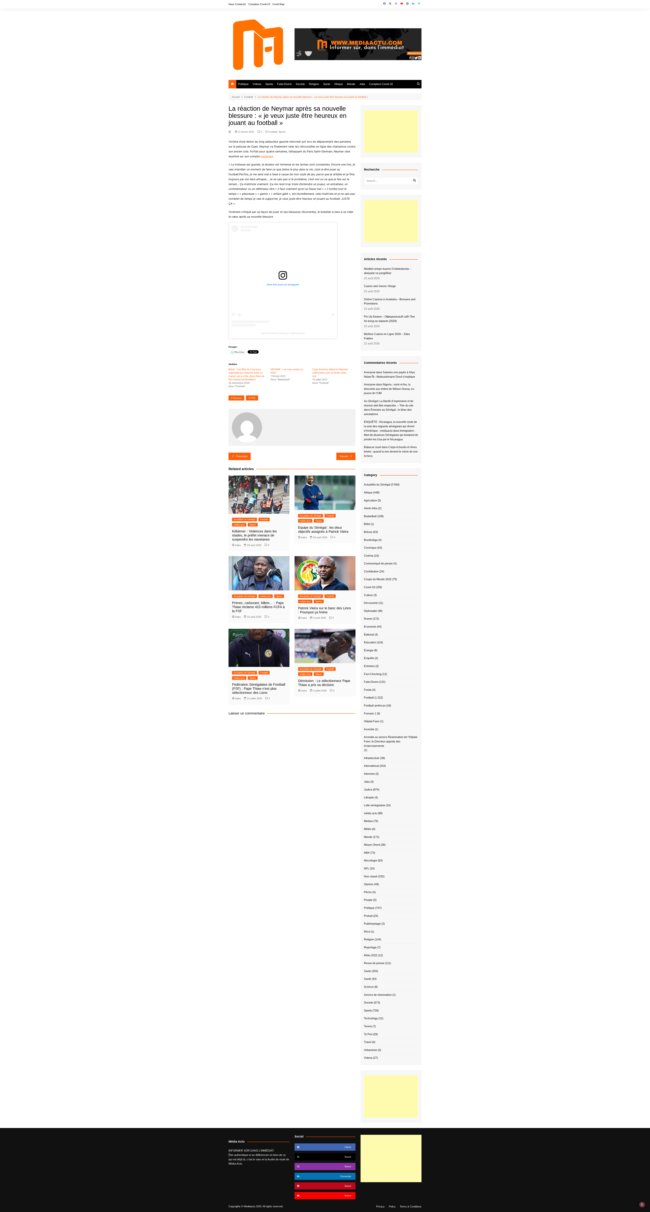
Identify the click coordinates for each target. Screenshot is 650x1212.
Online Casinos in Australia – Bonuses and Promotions (389, 301)
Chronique (370, 547)
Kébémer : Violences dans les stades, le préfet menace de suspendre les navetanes (254, 535)
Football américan (375, 705)
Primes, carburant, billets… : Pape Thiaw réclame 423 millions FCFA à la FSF (258, 607)
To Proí (368, 1034)
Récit (367, 931)
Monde (351, 84)
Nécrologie (370, 860)
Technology (371, 1018)
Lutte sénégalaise (374, 805)
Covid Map (278, 4)
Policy (392, 1206)
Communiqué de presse (378, 563)
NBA (367, 852)
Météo (367, 829)
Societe (300, 84)
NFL (366, 868)
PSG (253, 398)
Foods (368, 689)
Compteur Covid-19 (259, 4)
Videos (257, 84)
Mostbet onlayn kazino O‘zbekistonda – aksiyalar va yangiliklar (387, 271)
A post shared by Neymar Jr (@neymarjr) (283, 333)
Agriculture (370, 500)
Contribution (371, 571)
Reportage (370, 947)
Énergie (368, 650)
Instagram (267, 156)
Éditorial (369, 634)
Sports (269, 84)
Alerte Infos (370, 508)
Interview (369, 773)
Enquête (369, 658)
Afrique (338, 84)
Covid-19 (369, 587)
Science (369, 986)
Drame (368, 618)
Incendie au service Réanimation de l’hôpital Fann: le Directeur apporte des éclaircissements (390, 741)
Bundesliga (371, 540)
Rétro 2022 (370, 955)
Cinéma (368, 555)
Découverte (371, 603)
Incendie (369, 729)
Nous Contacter (237, 4)
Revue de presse (374, 963)
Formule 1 (370, 713)
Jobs (362, 84)
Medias (368, 821)
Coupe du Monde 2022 (378, 579)
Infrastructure (372, 758)
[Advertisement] (391, 131)
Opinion (368, 884)
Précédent (241, 456)
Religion (314, 84)
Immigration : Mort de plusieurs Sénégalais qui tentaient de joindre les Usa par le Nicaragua (391, 435)
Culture (368, 595)
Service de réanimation (378, 994)
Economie (370, 626)
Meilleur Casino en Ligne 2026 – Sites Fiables (387, 336)
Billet (367, 524)
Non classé (370, 876)
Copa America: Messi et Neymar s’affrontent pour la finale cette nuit (330, 372)
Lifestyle (369, 797)
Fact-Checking (373, 674)
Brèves (368, 532)
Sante (326, 84)
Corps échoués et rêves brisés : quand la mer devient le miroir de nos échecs (391, 451)
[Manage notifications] (642, 1204)
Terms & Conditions (410, 1206)
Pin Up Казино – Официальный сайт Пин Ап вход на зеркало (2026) (389, 318)
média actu (239, 524)
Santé (367, 978)
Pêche (368, 892)
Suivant (344, 456)
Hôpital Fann (372, 721)
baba (238, 545)
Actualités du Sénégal (244, 519)
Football (272, 131)
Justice (368, 789)
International (371, 765)
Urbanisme (370, 1050)
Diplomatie (370, 610)
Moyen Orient (372, 844)
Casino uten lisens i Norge (380, 286)
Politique (243, 84)
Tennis (368, 1026)
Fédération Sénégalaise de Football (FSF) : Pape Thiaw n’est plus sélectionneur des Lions (258, 688)
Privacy (380, 1206)
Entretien (369, 666)
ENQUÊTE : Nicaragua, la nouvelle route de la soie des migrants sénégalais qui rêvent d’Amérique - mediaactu (390, 426)
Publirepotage (372, 923)
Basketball (370, 516)
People (368, 900)
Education (370, 642)
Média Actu (235, 1163)
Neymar (237, 398)
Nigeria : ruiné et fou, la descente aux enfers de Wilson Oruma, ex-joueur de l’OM (389, 389)
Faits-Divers (284, 84)
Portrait (368, 915)
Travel (367, 1042)
